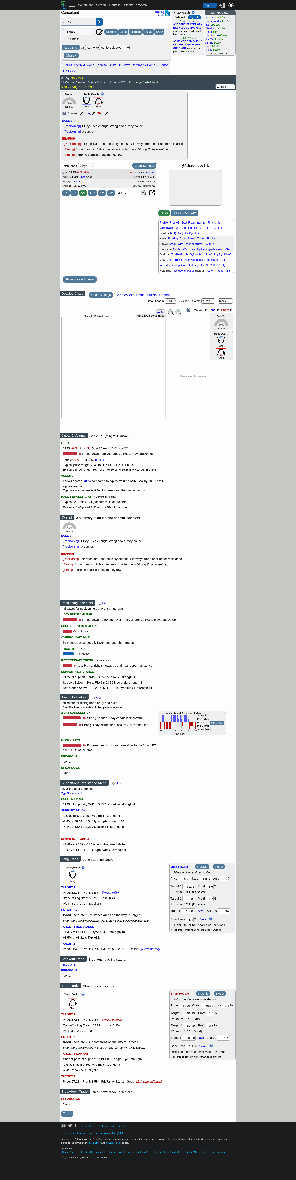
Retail (209, 32)
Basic (140, 295)
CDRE (184, 41)
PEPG (198, 45)
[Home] (63, 8)
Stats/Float (187, 222)
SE (187, 28)
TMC (192, 28)
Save (201, 911)
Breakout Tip (68, 965)
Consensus (198, 260)
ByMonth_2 (197, 254)
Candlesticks (124, 295)
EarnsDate (166, 228)
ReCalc (202, 867)
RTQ (173, 233)
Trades (219, 270)
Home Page (68, 1152)
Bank (208, 25)
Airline (209, 42)
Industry (164, 265)
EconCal (101, 65)
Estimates (212, 260)
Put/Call (211, 254)
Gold (208, 46)
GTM (199, 24)
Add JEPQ (71, 47)
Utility (208, 50)
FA (194, 24)
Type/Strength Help (72, 793)
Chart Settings (144, 166)
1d (66, 193)
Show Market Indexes (80, 279)
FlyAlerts (217, 228)
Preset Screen (154, 1152)
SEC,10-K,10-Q (215, 265)
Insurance (211, 17)
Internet (209, 39)
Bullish (152, 295)
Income (200, 222)
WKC (198, 28)
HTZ (175, 28)
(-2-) (177, 228)
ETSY (189, 24)
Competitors (179, 265)
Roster (210, 270)
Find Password (218, 1152)
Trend (178, 260)
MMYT (182, 45)
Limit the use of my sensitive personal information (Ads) (92, 1133)
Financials (213, 222)
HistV (227, 254)
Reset (219, 867)
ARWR (177, 41)
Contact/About (192, 1152)
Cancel (205, 1152)
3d (74, 193)
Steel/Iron (211, 28)
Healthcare (212, 35)
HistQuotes (192, 233)
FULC (199, 41)
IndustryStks (196, 265)
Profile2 (174, 222)
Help (180, 1152)
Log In (79, 1152)
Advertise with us (120, 1126)
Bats (192, 249)
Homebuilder (213, 21)
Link (78, 181)
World (90, 65)
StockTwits (176, 244)
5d (83, 193)
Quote (176, 249)
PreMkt (67, 65)
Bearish (165, 295)
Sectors (111, 32)
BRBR (182, 24)
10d (92, 193)
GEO (175, 45)
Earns (151, 65)
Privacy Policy (88, 1126)
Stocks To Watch (135, 5)
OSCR (190, 45)
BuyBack (68, 71)
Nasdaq (173, 238)
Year (187, 260)
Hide (105, 603)
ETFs (123, 32)
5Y (111, 193)
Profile (163, 223)
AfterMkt (79, 65)
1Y (102, 193)
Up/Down (124, 65)
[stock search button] (99, 22)
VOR (183, 48)
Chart (71, 55)
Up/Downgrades (207, 249)
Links (164, 213)
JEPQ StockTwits (184, 213)
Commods (139, 65)
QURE (176, 48)
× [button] (76, 21)
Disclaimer (103, 1126)
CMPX (192, 41)
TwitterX (209, 244)
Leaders (136, 32)
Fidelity (211, 238)
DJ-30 (148, 32)
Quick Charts (170, 1152)
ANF (175, 24)
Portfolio (115, 5)
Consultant (85, 5)
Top (67, 1113)
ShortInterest (189, 228)
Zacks (201, 238)
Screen (101, 5)
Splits (112, 65)
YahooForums (193, 244)
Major (190, 270)
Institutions (179, 270)
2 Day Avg (217, 723)
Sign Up (209, 5)
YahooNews (187, 238)
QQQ (159, 32)
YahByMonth (179, 255)
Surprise (162, 65)
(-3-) (207, 228)
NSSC (182, 28)
